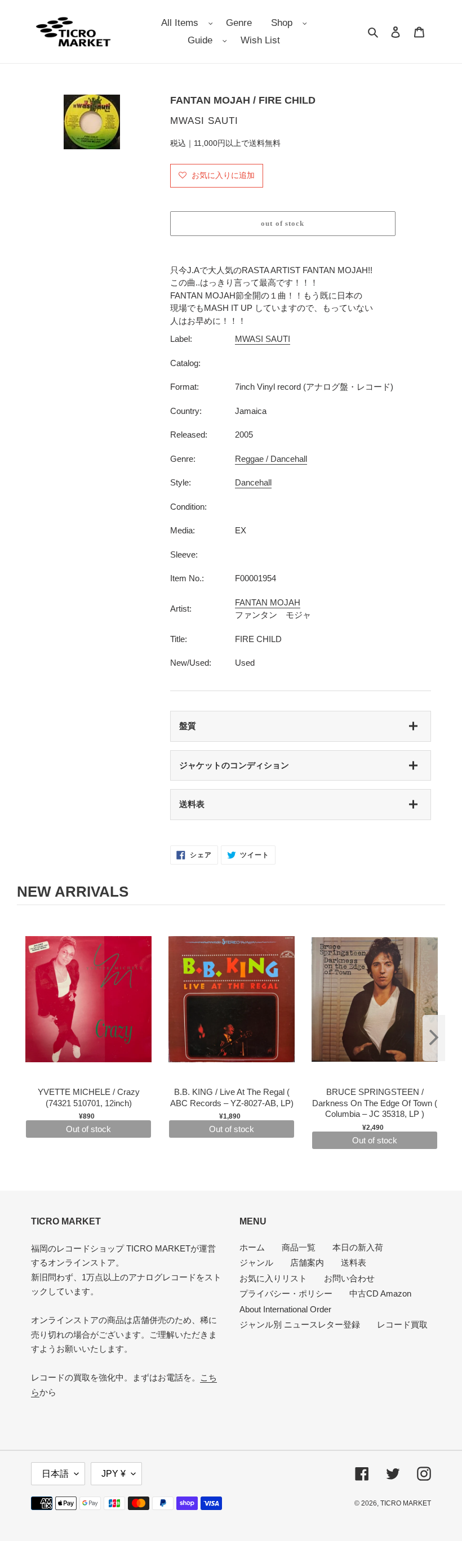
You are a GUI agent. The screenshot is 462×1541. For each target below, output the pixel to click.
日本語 (55, 1473)
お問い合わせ (349, 1278)
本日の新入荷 (357, 1247)
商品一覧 (299, 1247)
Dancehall (253, 482)
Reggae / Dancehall (271, 459)
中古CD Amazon (380, 1293)
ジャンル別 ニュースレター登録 (299, 1324)
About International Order (285, 1309)
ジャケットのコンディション (234, 765)
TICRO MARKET (405, 1503)
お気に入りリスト (273, 1278)
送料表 (192, 804)
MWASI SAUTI (262, 339)
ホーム (252, 1247)
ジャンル (256, 1262)
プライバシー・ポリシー (285, 1293)
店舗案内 (307, 1262)
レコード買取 (402, 1324)
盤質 (187, 726)
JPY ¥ (113, 1473)
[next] (434, 1038)
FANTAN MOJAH (267, 602)
